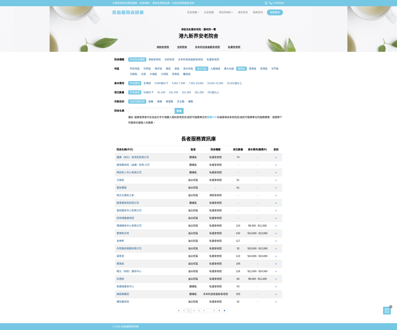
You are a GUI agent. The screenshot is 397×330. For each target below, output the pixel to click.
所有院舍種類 (137, 59)
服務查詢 (258, 12)
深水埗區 (188, 68)
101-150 (173, 92)
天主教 (180, 101)
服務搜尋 (275, 12)
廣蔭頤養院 (123, 294)
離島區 (187, 74)
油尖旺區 (202, 68)
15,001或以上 (234, 83)
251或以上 (213, 92)
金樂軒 (120, 241)
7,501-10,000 (196, 83)
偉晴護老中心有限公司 (129, 225)
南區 (176, 68)
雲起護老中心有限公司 (129, 210)
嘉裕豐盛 (122, 187)
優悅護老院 (123, 301)
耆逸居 (120, 263)
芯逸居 (120, 180)
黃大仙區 (229, 68)
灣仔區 (158, 68)
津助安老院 (163, 47)
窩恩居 (120, 256)
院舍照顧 (192, 12)
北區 (143, 74)
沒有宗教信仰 (137, 101)
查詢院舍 (387, 310)
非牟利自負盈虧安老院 (207, 47)
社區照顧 (209, 12)
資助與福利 (225, 12)
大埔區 (153, 74)
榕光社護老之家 (125, 195)
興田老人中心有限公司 (129, 172)
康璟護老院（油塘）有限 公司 (133, 165)
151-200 (186, 92)
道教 (150, 101)
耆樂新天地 (123, 233)
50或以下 (148, 92)
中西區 (147, 68)
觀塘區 (241, 68)
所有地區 (135, 68)
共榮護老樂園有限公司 (129, 248)
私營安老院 (234, 47)
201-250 (199, 92)
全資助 (147, 83)
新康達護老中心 (125, 286)
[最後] (224, 310)
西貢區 (175, 74)
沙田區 (164, 74)
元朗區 (133, 74)
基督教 (169, 101)
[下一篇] (219, 310)
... (209, 311)
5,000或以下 (161, 83)
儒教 (190, 101)
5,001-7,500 (178, 83)
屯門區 (275, 68)
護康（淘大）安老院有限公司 (133, 157)
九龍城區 (215, 68)
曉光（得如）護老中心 (129, 271)
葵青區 (252, 68)
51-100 (161, 92)
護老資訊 (243, 12)
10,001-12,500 (215, 83)
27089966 (278, 3)
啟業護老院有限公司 (128, 203)
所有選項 (135, 83)
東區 (168, 68)
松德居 (120, 279)
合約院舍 (182, 47)
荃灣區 (264, 68)
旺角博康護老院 (125, 218)
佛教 (159, 101)
